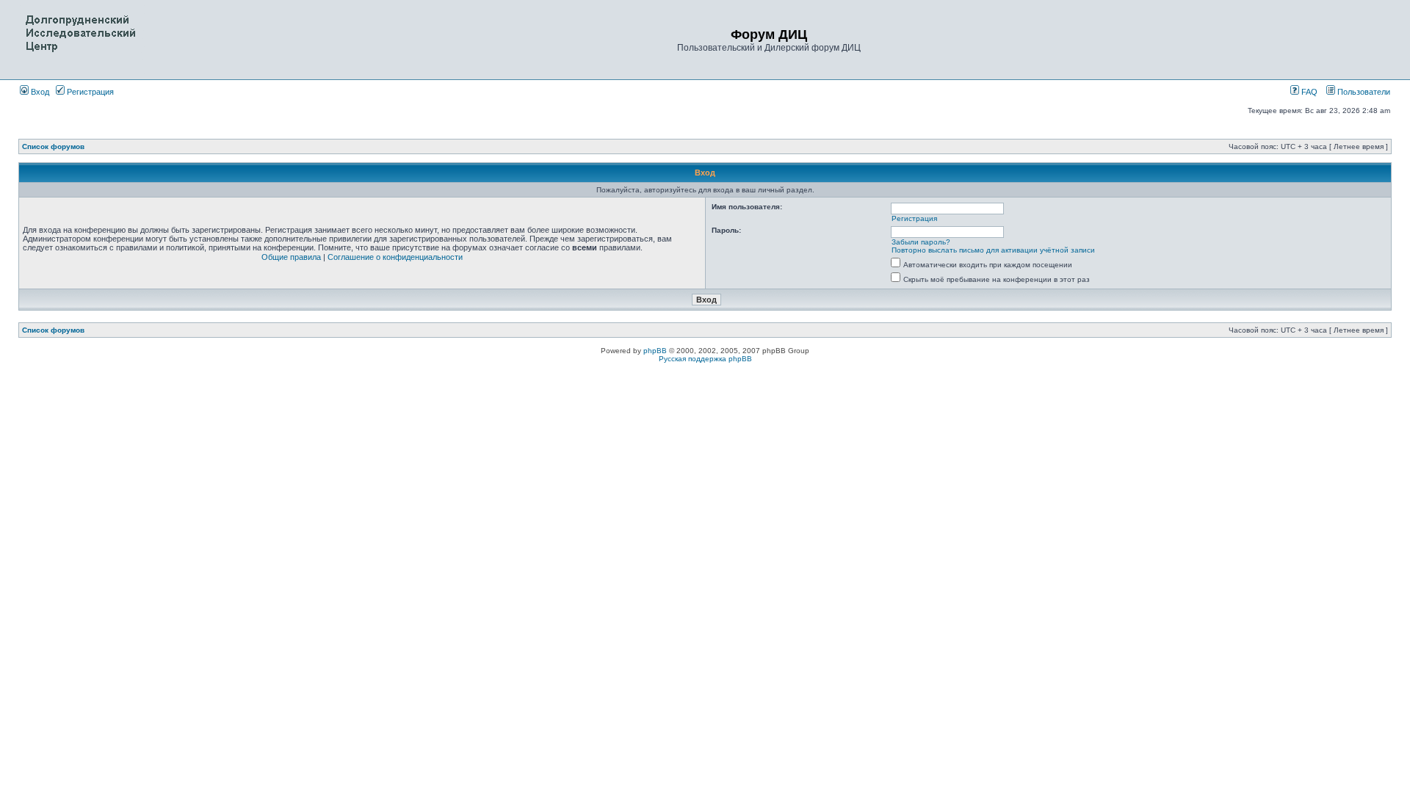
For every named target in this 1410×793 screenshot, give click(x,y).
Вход (39, 91)
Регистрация (89, 91)
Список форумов (53, 146)
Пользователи (1362, 91)
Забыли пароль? (921, 242)
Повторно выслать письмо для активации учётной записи (993, 250)
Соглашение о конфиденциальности (395, 257)
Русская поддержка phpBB (705, 359)
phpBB (655, 351)
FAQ (1308, 91)
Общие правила (291, 257)
